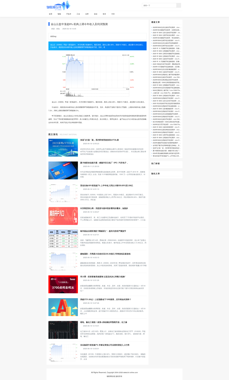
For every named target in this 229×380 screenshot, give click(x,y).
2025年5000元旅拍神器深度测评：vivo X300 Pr (169, 129)
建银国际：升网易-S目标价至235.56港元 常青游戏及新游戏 (105, 253)
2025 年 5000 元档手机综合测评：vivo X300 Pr (169, 35)
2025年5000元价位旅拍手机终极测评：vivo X (168, 43)
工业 (78, 14)
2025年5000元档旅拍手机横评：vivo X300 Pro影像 (170, 132)
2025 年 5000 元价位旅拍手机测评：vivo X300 (169, 32)
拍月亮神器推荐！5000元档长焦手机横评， (167, 122)
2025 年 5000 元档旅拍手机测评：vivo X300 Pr (169, 95)
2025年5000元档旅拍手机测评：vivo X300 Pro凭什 (170, 116)
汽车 (113, 14)
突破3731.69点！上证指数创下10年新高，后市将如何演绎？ (105, 299)
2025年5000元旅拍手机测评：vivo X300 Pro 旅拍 (170, 119)
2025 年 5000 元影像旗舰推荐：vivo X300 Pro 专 (170, 108)
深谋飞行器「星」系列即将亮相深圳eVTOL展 (99, 139)
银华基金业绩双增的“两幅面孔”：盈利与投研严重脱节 (103, 231)
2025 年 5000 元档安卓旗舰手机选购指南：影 (168, 53)
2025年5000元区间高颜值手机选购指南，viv (168, 87)
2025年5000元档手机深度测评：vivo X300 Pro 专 (170, 40)
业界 (87, 14)
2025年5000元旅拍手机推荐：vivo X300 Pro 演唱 (170, 77)
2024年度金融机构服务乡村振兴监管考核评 (167, 153)
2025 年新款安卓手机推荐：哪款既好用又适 (168, 64)
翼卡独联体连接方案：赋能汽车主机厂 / (166, 150)
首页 (50, 14)
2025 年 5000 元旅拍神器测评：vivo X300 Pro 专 (170, 127)
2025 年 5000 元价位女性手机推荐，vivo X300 (169, 101)
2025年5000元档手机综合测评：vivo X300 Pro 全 (170, 45)
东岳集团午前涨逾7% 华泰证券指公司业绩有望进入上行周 (104, 345)
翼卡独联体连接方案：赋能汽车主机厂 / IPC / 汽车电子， (104, 162)
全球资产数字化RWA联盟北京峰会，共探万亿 (168, 145)
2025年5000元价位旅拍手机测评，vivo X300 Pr (169, 27)
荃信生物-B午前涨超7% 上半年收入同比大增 (168, 156)
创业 (95, 14)
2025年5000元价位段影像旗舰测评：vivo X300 (169, 69)
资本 (104, 14)
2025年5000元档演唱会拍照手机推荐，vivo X (168, 80)
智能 (59, 14)
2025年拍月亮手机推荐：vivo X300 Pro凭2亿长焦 (170, 124)
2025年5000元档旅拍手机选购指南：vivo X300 (169, 106)
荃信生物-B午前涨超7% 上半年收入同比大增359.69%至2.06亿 (106, 185)
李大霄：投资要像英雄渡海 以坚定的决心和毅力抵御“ (103, 276)
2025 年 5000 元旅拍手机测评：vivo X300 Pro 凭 (170, 59)
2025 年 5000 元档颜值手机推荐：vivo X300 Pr (169, 85)
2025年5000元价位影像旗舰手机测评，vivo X (168, 114)
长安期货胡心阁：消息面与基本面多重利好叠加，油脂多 (104, 208)
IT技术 (68, 14)
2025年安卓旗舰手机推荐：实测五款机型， (167, 30)
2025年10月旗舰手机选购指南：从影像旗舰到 (168, 66)
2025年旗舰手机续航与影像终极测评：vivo (167, 143)
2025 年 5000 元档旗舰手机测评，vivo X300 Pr (169, 51)
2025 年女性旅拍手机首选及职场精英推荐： (168, 103)
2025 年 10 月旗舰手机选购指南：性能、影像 (168, 48)
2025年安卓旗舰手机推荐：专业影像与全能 (167, 38)
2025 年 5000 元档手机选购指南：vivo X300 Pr (169, 135)
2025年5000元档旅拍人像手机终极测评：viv (168, 74)
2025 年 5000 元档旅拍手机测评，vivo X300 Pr (169, 56)
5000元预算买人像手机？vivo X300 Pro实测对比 (169, 90)
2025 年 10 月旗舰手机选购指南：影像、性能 (168, 61)
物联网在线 (111, 376)
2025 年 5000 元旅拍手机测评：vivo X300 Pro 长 (170, 72)
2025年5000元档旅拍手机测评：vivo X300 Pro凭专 (170, 111)
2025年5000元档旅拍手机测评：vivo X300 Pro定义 (170, 98)
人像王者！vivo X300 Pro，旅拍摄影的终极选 (168, 93)
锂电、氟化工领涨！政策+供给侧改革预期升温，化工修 (103, 322)
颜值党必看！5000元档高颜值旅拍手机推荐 (167, 82)
